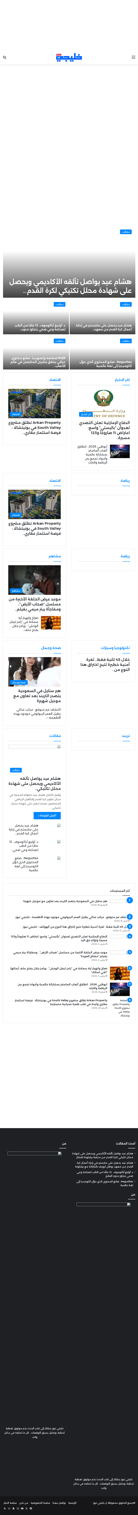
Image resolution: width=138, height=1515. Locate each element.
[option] (69, 297)
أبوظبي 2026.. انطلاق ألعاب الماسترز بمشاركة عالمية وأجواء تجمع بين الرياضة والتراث (92, 454)
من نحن (23, 1502)
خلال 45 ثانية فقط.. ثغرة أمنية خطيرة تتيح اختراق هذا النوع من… (105, 664)
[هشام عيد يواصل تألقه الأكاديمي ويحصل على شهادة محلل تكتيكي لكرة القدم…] (69, 262)
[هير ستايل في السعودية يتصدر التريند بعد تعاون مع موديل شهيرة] (120, 906)
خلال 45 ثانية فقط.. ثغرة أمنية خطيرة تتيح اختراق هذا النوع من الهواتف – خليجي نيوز (76, 926)
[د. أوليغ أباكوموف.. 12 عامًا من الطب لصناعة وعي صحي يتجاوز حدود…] (36, 316)
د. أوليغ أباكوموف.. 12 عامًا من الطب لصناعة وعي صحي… (23, 846)
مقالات (126, 231)
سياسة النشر (10, 1502)
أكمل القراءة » (47, 815)
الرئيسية (72, 1502)
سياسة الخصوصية (40, 1502)
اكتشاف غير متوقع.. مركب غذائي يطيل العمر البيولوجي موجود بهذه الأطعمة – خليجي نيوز (72, 917)
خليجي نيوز (98, 1502)
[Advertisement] (69, 25)
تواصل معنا (59, 1502)
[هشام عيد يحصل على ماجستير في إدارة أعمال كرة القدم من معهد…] (102, 316)
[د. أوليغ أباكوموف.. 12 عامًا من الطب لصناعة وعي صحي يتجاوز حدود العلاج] (59, 842)
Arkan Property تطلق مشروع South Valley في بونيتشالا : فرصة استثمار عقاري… (34, 427)
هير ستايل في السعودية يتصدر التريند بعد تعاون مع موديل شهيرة (37, 696)
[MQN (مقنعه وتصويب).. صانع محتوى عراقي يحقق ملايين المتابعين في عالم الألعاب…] (36, 353)
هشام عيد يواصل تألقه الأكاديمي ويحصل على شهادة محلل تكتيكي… (34, 783)
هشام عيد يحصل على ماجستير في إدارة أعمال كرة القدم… (23, 829)
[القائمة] (133, 59)
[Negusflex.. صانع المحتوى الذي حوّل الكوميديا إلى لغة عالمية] (102, 353)
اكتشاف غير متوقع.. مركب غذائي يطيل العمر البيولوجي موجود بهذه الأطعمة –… (37, 713)
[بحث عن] (4, 59)
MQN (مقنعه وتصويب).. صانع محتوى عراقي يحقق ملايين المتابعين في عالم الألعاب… (37, 362)
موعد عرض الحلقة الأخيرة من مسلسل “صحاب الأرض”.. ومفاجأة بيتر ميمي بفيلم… (35, 604)
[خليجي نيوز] (69, 57)
